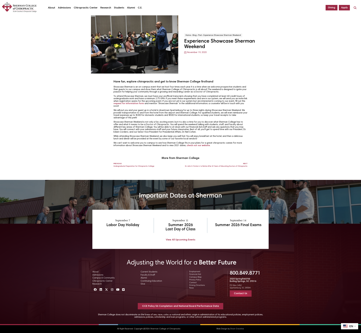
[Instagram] (112, 289)
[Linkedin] (101, 289)
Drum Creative (237, 329)
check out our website (198, 145)
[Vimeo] (123, 289)
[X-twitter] (106, 289)
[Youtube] (118, 289)
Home (188, 35)
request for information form (129, 103)
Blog (195, 35)
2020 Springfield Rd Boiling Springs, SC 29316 (243, 280)
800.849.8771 (245, 273)
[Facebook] (95, 289)
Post (200, 35)
